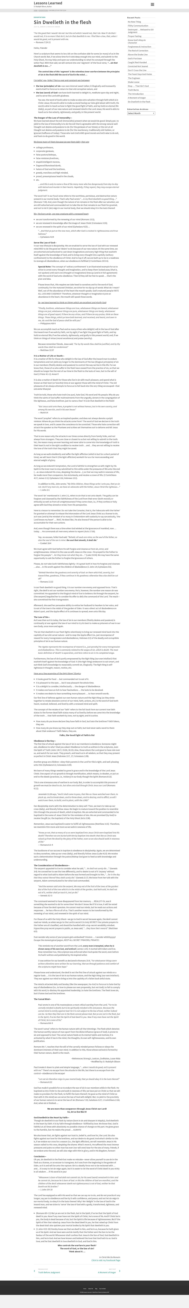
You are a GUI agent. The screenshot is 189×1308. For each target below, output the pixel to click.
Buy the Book (102, 1288)
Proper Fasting (134, 36)
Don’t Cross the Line (137, 70)
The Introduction (136, 93)
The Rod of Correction (138, 50)
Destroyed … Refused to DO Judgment (141, 31)
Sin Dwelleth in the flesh (139, 101)
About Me (90, 1288)
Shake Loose (133, 82)
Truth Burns (133, 89)
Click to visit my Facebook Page (106, 1260)
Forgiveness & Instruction (139, 46)
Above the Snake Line (138, 54)
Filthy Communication (138, 25)
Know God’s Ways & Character (137, 41)
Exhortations (40, 17)
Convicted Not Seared (138, 66)
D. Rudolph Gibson (53, 27)
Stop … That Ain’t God (138, 86)
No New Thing (134, 21)
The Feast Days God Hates (140, 74)
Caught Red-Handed (137, 62)
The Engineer (134, 78)
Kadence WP (106, 1292)
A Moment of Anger (137, 97)
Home (84, 1288)
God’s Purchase (135, 58)
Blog (96, 1288)
